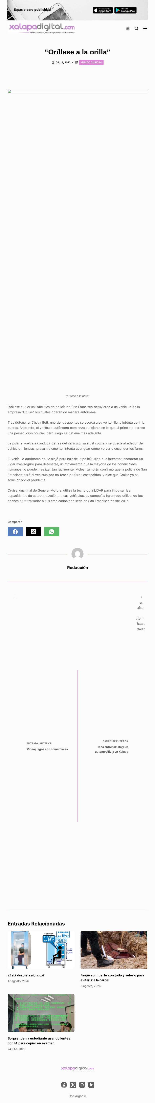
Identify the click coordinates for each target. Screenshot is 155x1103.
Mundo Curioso (91, 62)
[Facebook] (15, 531)
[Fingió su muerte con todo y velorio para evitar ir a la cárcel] (114, 950)
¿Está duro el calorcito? (26, 975)
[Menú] (145, 28)
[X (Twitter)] (33, 531)
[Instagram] (82, 1085)
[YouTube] (91, 1085)
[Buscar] (136, 28)
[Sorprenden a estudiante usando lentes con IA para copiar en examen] (41, 1013)
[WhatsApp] (51, 531)
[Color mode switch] (128, 28)
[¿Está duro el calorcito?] (41, 950)
